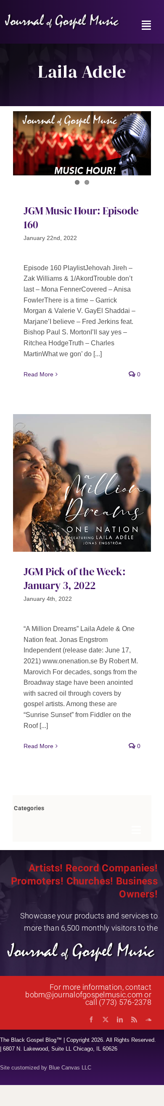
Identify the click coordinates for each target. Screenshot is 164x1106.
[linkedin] (120, 1020)
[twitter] (105, 1020)
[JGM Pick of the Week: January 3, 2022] (82, 483)
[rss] (134, 1020)
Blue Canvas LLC (70, 1067)
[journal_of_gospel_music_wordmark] (62, 16)
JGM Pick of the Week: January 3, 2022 (75, 578)
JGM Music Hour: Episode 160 (81, 217)
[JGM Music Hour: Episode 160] (82, 143)
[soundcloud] (148, 1020)
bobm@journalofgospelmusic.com (84, 994)
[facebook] (91, 1020)
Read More (38, 374)
